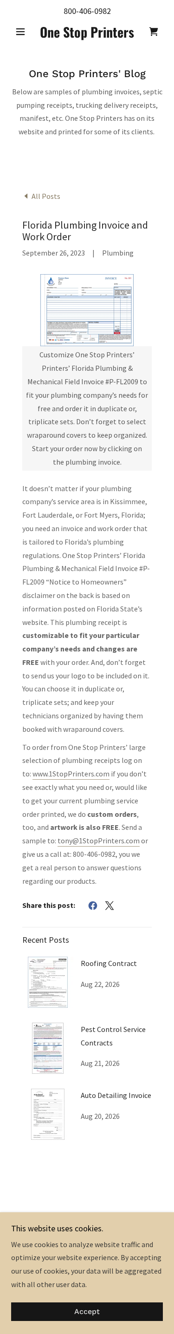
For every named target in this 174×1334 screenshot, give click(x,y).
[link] (87, 32)
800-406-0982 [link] (87, 11)
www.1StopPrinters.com (71, 773)
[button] (22, 31)
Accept (87, 1312)
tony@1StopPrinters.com (99, 840)
